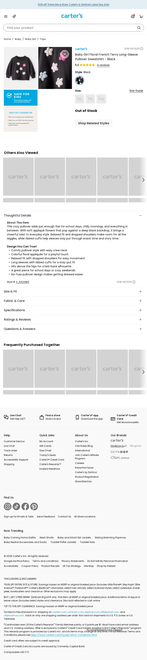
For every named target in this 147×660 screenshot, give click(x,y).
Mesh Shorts (47, 537)
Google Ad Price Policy (16, 561)
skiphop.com (92, 612)
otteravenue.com (14, 615)
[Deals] (14, 16)
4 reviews (103, 65)
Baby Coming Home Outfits (20, 537)
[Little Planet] (136, 446)
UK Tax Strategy (72, 566)
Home (7, 39)
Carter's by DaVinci (86, 472)
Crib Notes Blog (84, 446)
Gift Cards (45, 446)
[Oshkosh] (119, 446)
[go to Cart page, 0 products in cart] (141, 16)
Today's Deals (47, 455)
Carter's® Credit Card (51, 459)
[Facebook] (25, 506)
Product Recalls (50, 566)
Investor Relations (49, 468)
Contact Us (64, 516)
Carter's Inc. (82, 441)
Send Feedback (46, 516)
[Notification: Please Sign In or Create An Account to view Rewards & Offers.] (133, 16)
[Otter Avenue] (120, 457)
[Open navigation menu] (6, 16)
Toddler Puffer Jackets (63, 542)
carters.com (59, 612)
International (82, 450)
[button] (143, 180)
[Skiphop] (119, 452)
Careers (79, 463)
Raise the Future (84, 467)
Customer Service (14, 441)
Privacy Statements (73, 561)
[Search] (139, 28)
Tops (43, 39)
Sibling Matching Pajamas (110, 537)
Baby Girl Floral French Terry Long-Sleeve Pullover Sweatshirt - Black (106, 56)
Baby (18, 39)
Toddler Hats (87, 542)
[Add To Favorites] (64, 54)
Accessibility (11, 566)
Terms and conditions (46, 561)
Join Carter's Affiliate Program (87, 456)
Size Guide (136, 91)
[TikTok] (16, 506)
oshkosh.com (76, 612)
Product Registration (87, 476)
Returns (8, 455)
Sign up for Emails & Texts (19, 516)
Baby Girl (30, 39)
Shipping (9, 464)
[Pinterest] (34, 506)
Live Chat (9, 446)
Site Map (89, 566)
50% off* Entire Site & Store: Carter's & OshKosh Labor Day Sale (73, 4)
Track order (10, 450)
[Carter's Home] (73, 15)
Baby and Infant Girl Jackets (74, 537)
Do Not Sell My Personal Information (107, 561)
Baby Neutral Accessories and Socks (25, 542)
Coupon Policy (29, 566)
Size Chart (45, 450)
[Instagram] (7, 506)
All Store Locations (85, 516)
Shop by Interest (106, 566)
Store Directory (83, 481)
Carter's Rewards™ (50, 464)
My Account (46, 441)
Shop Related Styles (93, 123)
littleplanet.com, (110, 612)
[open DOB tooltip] (141, 48)
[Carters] (117, 440)
